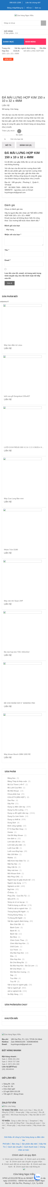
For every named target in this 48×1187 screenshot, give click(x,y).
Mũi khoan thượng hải (19, 1115)
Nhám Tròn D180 (11, 550)
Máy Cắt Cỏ (12, 867)
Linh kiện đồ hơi (14, 842)
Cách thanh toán (31, 1147)
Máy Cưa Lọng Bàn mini (14, 498)
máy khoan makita (24, 1125)
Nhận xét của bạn (13, 234)
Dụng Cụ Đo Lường (15, 810)
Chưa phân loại (14, 794)
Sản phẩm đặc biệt (29, 1144)
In (5, 139)
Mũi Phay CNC (13, 877)
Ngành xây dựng (14, 883)
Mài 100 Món (13, 854)
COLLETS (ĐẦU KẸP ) (17, 797)
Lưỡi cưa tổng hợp (15, 851)
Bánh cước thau (25, 1110)
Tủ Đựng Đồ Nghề (15, 918)
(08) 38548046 (8, 1069)
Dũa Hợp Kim (15, 959)
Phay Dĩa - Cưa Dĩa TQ (17, 896)
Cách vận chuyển (15, 1147)
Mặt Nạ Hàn (12, 864)
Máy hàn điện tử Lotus (13, 345)
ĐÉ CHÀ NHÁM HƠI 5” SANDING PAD (19, 703)
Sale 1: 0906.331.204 (10, 1059)
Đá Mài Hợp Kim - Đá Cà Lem (22, 966)
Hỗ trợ (29, 8)
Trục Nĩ (13, 981)
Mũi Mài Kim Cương (18, 972)
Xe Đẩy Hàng (13, 994)
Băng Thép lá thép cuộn (17, 781)
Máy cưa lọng (31, 1112)
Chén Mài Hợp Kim (17, 943)
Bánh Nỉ (13, 931)
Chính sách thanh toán (14, 1159)
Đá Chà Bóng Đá (17, 962)
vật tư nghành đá (14, 991)
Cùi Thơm (14, 950)
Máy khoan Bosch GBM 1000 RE (17, 754)
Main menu (30, 42)
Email (7, 260)
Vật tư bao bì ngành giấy (18, 985)
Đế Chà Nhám (16, 969)
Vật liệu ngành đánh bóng (24, 48)
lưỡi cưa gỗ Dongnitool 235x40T (17, 396)
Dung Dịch (12, 823)
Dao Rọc (11, 800)
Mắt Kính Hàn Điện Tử (17, 861)
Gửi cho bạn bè (16, 139)
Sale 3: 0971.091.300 (10, 1064)
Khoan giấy (20, 1112)
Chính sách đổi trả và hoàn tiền (17, 1164)
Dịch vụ (38, 8)
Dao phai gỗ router (33, 1123)
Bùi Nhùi (13, 937)
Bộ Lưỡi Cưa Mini (15, 788)
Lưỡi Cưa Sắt (13, 848)
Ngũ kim (11, 889)
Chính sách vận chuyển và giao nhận (27, 1162)
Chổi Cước (14, 947)
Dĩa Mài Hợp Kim (17, 953)
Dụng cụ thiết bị (14, 819)
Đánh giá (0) (25, 145)
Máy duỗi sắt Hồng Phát (15, 1123)
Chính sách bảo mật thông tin (27, 1167)
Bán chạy (16, 1144)
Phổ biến (6, 1144)
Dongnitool (34, 1121)
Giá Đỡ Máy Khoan (15, 835)
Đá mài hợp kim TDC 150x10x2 (16, 652)
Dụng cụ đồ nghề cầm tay (18, 813)
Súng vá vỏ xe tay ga (16, 902)
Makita (10, 858)
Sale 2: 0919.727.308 (10, 1062)
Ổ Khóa (11, 892)
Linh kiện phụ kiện (15, 845)
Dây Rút (11, 804)
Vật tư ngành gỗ (14, 988)
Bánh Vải (13, 934)
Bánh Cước (14, 927)
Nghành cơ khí (13, 886)
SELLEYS (11, 899)
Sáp (11, 975)
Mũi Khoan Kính (14, 873)
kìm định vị (12, 838)
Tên (7, 250)
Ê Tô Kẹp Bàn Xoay (15, 829)
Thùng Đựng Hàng (15, 915)
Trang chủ (6, 48)
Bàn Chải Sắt (15, 924)
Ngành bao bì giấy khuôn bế (19, 880)
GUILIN (16, 51)
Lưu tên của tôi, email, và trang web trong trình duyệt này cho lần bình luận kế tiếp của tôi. (23, 275)
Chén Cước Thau (17, 940)
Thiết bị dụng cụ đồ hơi (17, 905)
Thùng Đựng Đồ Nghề (16, 912)
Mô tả (8, 145)
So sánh (19, 131)
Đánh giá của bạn (12, 226)
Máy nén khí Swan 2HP (13, 601)
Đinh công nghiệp (15, 826)
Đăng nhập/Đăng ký (15, 8)
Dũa (11, 956)
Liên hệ (5, 105)
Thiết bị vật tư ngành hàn (18, 908)
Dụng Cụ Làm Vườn (16, 816)
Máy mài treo (13, 870)
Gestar (10, 832)
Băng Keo (11, 778)
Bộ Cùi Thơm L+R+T (16, 784)
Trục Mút (13, 978)
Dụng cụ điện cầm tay (16, 807)
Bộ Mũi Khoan (13, 791)
